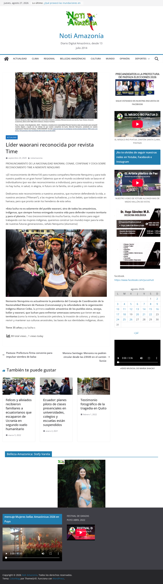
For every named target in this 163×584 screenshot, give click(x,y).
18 (124, 314)
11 (124, 309)
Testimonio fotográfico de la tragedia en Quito (93, 404)
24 (117, 319)
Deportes (140, 58)
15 (150, 309)
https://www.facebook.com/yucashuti (134, 279)
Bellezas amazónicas (73, 58)
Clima (35, 58)
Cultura (96, 58)
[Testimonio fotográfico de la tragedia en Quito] (93, 379)
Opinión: (125, 58)
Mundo (110, 58)
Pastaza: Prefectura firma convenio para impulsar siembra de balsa (29, 354)
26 (131, 319)
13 (137, 309)
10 (117, 309)
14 (144, 309)
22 (150, 314)
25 (124, 319)
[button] (148, 58)
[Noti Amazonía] (6, 59)
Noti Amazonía (81, 35)
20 (137, 314)
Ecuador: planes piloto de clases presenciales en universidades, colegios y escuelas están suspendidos (55, 412)
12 (131, 309)
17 (117, 314)
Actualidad (20, 58)
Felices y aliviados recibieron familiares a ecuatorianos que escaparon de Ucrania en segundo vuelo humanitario (19, 414)
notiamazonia (36, 158)
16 (157, 309)
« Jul (136, 332)
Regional (49, 58)
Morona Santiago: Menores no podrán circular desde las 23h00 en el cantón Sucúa (84, 356)
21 (144, 314)
